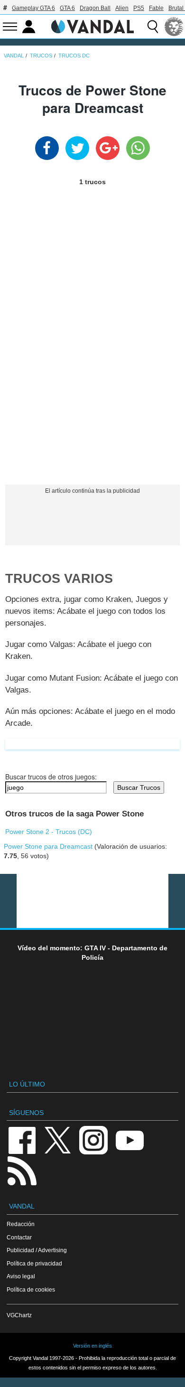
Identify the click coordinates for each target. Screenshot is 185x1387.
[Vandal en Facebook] (22, 1139)
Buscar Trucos (138, 787)
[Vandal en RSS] (22, 1170)
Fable (156, 8)
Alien (122, 8)
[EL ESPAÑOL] (174, 26)
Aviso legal (21, 1276)
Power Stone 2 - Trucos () (48, 831)
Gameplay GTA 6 (33, 8)
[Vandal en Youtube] (129, 1139)
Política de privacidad (34, 1263)
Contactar (19, 1237)
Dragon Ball (95, 8)
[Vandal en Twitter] (58, 1139)
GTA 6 (67, 8)
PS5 (138, 8)
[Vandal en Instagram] (93, 1139)
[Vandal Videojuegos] (92, 25)
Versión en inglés (92, 1346)
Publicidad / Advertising (37, 1250)
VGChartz (19, 1315)
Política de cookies (31, 1289)
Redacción (21, 1224)
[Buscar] (152, 26)
